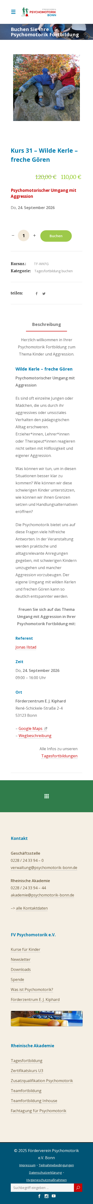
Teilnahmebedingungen (56, 1165)
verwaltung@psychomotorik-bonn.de (44, 867)
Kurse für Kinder (25, 949)
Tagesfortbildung (26, 1060)
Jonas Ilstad (26, 647)
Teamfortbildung (26, 1090)
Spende (17, 979)
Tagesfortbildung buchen (53, 271)
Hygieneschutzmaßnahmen (46, 1180)
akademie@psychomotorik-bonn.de (42, 895)
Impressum (27, 1165)
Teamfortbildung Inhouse (34, 1100)
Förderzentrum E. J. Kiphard (35, 999)
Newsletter (21, 959)
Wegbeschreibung (35, 735)
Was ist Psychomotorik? (32, 989)
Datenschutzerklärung (45, 1172)
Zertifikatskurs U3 (27, 1070)
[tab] (46, 325)
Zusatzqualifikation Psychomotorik (42, 1080)
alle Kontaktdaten (32, 908)
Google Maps (30, 728)
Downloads (21, 969)
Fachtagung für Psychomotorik (38, 1110)
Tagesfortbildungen (59, 756)
